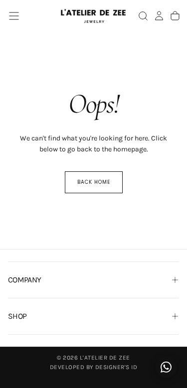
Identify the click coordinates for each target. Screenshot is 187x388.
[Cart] (175, 16)
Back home (93, 182)
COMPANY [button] (24, 279)
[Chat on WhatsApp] (166, 367)
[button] (14, 16)
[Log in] (159, 16)
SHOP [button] (17, 316)
